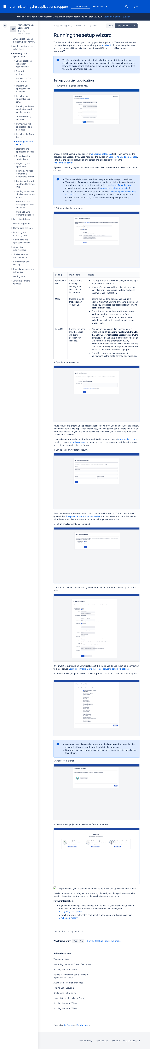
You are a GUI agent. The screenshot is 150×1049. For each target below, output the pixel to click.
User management (22, 223)
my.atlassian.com (126, 439)
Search (126, 6)
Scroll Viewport (83, 1025)
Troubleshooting (61, 959)
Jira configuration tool (63, 162)
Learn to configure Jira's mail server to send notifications (99, 669)
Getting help (19, 276)
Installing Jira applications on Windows (23, 88)
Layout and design (22, 219)
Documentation (81, 6)
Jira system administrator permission (82, 516)
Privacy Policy (85, 1040)
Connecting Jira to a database (123, 157)
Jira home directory (68, 918)
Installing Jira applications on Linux (23, 99)
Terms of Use (102, 1040)
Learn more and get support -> (118, 16)
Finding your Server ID (64, 988)
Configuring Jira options (70, 911)
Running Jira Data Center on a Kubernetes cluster (25, 173)
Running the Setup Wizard (65, 969)
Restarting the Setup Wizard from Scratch (73, 964)
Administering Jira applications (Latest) (26, 28)
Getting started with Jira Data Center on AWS (25, 184)
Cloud (110, 25)
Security (116, 1040)
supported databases (101, 154)
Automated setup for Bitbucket (68, 982)
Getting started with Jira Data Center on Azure (25, 194)
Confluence (68, 1025)
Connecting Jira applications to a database (24, 127)
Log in (135, 6)
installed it (106, 45)
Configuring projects (23, 228)
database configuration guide (115, 188)
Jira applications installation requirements (24, 64)
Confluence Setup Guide (64, 993)
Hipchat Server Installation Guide (69, 998)
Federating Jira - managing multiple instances (25, 204)
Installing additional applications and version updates (25, 109)
